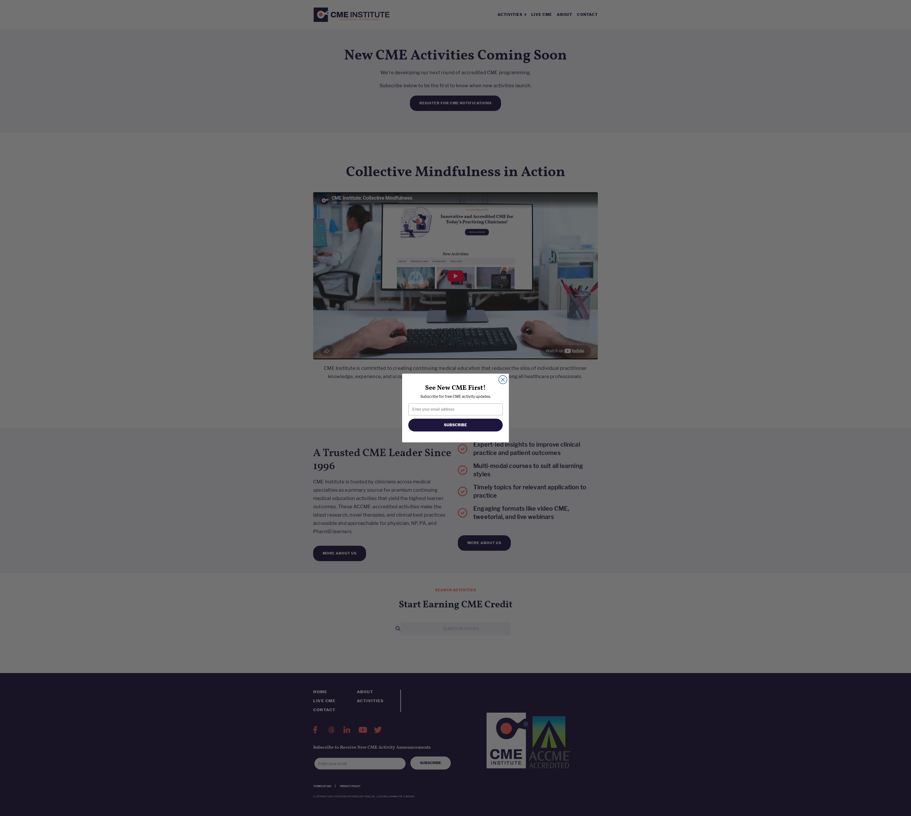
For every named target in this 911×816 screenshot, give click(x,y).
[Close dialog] (503, 380)
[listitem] (455, 396)
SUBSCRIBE (455, 425)
